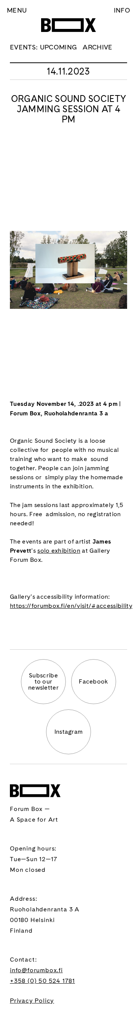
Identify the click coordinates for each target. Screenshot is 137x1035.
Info (122, 10)
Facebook (93, 681)
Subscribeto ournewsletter (43, 681)
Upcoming (58, 47)
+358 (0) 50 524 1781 (42, 980)
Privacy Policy (32, 1000)
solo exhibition (58, 550)
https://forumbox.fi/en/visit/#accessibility (71, 605)
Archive (97, 47)
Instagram (68, 731)
